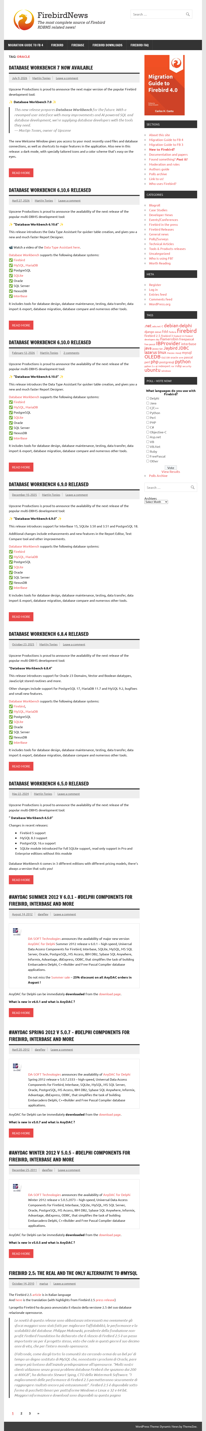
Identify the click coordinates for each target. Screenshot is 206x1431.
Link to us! (156, 179)
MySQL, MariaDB (26, 265)
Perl (153, 417)
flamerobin (169, 339)
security (186, 366)
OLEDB (152, 356)
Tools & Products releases (167, 248)
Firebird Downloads (108, 45)
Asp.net (155, 437)
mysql (187, 352)
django (149, 331)
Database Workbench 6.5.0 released (49, 783)
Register (155, 285)
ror (172, 366)
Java (153, 403)
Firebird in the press (163, 224)
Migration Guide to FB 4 (25, 45)
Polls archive (158, 174)
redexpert (164, 366)
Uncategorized (159, 253)
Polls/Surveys (158, 239)
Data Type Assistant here (62, 247)
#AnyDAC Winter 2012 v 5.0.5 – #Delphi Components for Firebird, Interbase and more (69, 1156)
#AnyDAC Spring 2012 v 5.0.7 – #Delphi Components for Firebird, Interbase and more (69, 1036)
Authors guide (159, 169)
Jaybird (170, 347)
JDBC (183, 347)
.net (147, 325)
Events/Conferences (163, 219)
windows (166, 370)
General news (159, 234)
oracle (174, 357)
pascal (188, 357)
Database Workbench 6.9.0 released (49, 484)
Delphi (154, 398)
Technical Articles (161, 244)
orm (181, 357)
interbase (188, 344)
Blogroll (154, 205)
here (18, 1300)
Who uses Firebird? (162, 183)
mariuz (43, 1283)
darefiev (43, 914)
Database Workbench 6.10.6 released (50, 190)
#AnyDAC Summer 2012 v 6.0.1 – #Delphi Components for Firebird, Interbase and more (70, 900)
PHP (153, 422)
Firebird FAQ (140, 45)
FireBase (77, 45)
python (183, 361)
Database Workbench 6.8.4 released (49, 634)
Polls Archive (158, 475)
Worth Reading (160, 263)
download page (110, 994)
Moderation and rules (164, 164)
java (147, 347)
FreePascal (157, 456)
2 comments (71, 352)
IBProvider (168, 343)
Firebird (57, 45)
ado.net (156, 326)
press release (105, 1300)
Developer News (161, 215)
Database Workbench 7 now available (51, 67)
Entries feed (158, 294)
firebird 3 (167, 336)
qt (157, 366)
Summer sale (60, 977)
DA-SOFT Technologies (44, 938)
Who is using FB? (161, 258)
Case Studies (158, 210)
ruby (178, 366)
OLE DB (165, 357)
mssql (178, 352)
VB (152, 442)
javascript (157, 348)
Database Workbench (24, 255)
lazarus (150, 352)
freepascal (186, 339)
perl (147, 362)
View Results (171, 471)
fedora (172, 331)
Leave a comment (67, 78)
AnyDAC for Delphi (41, 944)
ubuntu (152, 370)
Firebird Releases (161, 229)
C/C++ (154, 408)
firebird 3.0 (179, 336)
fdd (165, 331)
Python (155, 413)
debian (171, 325)
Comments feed (160, 299)
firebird (187, 330)
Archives (150, 498)
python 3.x (149, 366)
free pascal (149, 344)
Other (154, 461)
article (36, 1294)
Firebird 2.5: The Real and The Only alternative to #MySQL (73, 1273)
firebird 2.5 (152, 335)
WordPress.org (159, 304)
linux (162, 352)
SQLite (18, 275)
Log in (153, 289)
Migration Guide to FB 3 (166, 144)
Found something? (168, 159)
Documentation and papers (168, 154)
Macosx (171, 352)
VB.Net (155, 446)
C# (152, 427)
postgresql (166, 362)
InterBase (20, 296)
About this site (159, 135)
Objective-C (158, 432)
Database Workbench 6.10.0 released (50, 342)
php (155, 361)
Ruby (153, 451)
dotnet (158, 331)
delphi (185, 325)
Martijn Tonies (41, 78)
